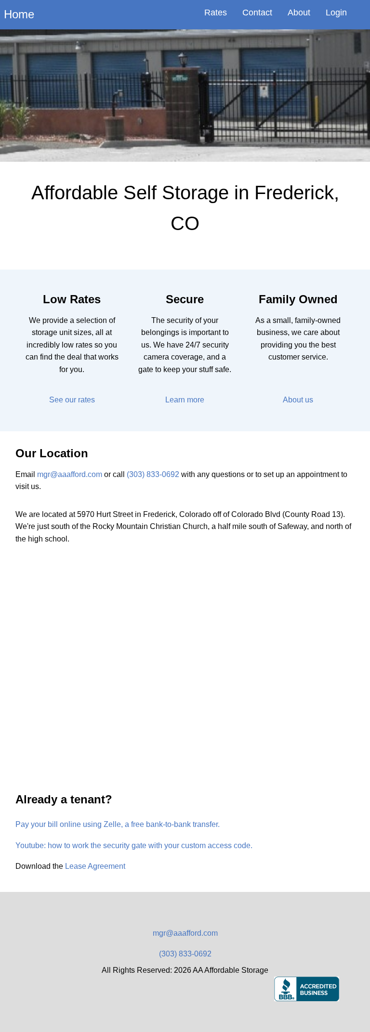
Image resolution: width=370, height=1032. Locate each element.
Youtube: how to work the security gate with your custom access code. (133, 845)
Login (336, 12)
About (299, 12)
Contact (257, 12)
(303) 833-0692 (153, 474)
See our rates (72, 400)
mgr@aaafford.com (69, 474)
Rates (215, 12)
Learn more (184, 400)
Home (19, 14)
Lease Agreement (95, 866)
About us (298, 400)
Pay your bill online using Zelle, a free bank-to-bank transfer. (117, 824)
